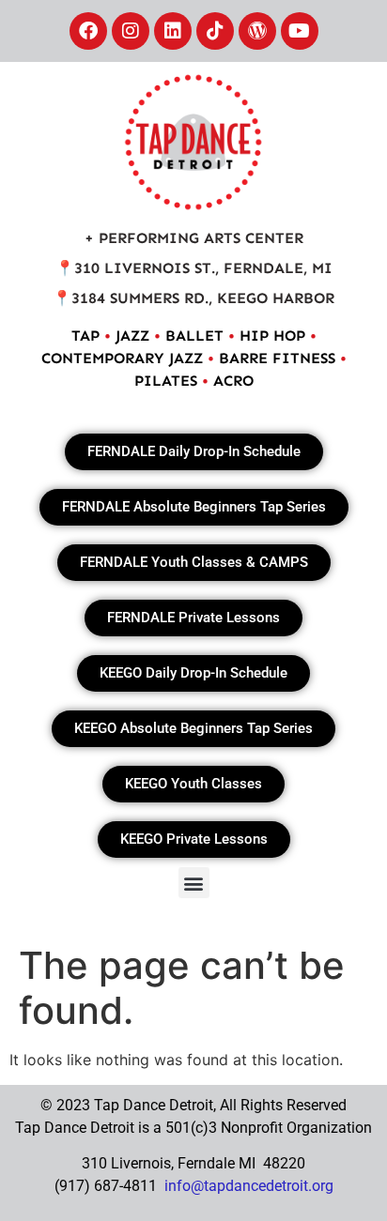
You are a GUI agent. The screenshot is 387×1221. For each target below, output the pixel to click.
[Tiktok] (215, 31)
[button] (193, 882)
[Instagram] (130, 31)
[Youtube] (299, 31)
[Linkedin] (173, 31)
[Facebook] (88, 31)
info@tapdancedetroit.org (248, 1186)
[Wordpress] (257, 31)
